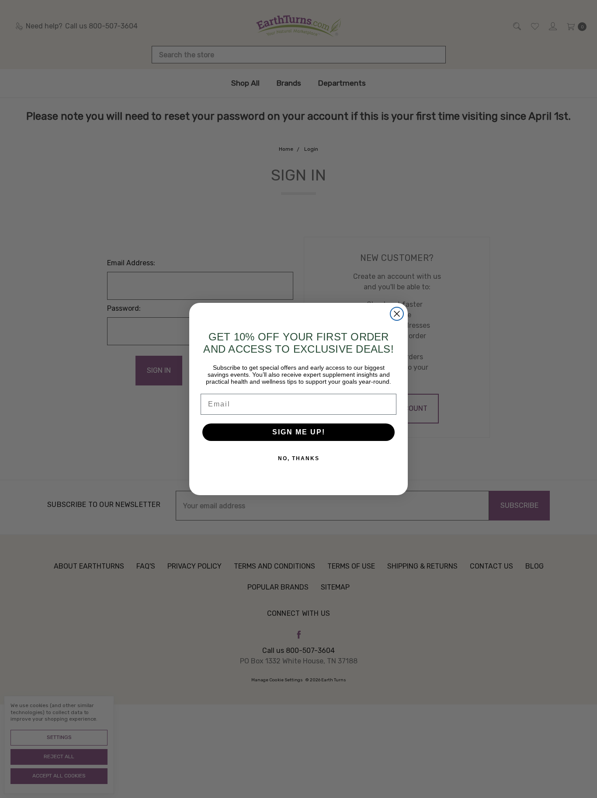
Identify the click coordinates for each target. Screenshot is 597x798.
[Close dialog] (396, 313)
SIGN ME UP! (298, 432)
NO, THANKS (298, 458)
